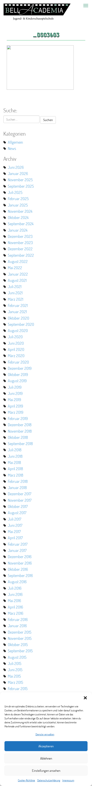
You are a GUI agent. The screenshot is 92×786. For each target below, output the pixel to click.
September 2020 (21, 324)
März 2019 (15, 412)
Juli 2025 (15, 192)
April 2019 (15, 406)
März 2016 (15, 613)
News (12, 148)
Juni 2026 (16, 167)
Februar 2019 (18, 418)
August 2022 (18, 261)
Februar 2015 (18, 688)
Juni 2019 (15, 393)
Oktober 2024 (18, 217)
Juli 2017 (14, 519)
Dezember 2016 (19, 556)
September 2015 (20, 650)
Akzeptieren (46, 746)
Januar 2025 (18, 205)
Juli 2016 (14, 588)
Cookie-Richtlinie (26, 780)
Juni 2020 (16, 343)
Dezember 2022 (20, 248)
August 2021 (17, 280)
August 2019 (17, 380)
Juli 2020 (15, 336)
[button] (85, 698)
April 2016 (15, 607)
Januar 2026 (18, 173)
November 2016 (20, 563)
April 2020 (16, 349)
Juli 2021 (14, 286)
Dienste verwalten (45, 734)
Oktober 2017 (18, 506)
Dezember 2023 (20, 236)
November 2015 (20, 638)
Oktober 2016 (18, 569)
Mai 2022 (15, 267)
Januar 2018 (17, 487)
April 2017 (15, 537)
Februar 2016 (18, 619)
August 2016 (17, 581)
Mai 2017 (14, 531)
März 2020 (16, 355)
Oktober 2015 (18, 644)
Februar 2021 (18, 305)
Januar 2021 (17, 311)
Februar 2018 (18, 481)
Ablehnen (46, 758)
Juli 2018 (14, 449)
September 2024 (20, 223)
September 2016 (20, 575)
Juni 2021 (15, 292)
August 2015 (17, 657)
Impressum (68, 780)
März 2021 (15, 299)
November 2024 (20, 211)
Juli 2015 (14, 663)
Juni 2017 (15, 525)
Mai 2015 (14, 676)
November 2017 (19, 500)
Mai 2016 (14, 600)
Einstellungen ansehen (46, 770)
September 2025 (21, 186)
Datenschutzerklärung (48, 780)
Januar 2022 (18, 274)
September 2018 (20, 443)
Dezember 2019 (19, 368)
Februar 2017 (17, 544)
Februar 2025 (18, 198)
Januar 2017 (17, 550)
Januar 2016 (17, 625)
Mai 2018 (14, 462)
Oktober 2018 (18, 437)
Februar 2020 (18, 362)
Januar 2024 (17, 230)
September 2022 (21, 255)
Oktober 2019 (18, 374)
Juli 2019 (14, 387)
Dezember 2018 (19, 424)
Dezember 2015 (19, 632)
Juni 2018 (15, 456)
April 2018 (15, 468)
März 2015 (15, 682)
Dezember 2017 (19, 493)
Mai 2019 (14, 399)
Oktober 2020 (18, 318)
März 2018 (15, 475)
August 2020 (18, 330)
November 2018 (20, 431)
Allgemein (15, 142)
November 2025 (20, 179)
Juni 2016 (15, 594)
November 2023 (20, 242)
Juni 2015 (15, 669)
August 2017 (17, 512)
